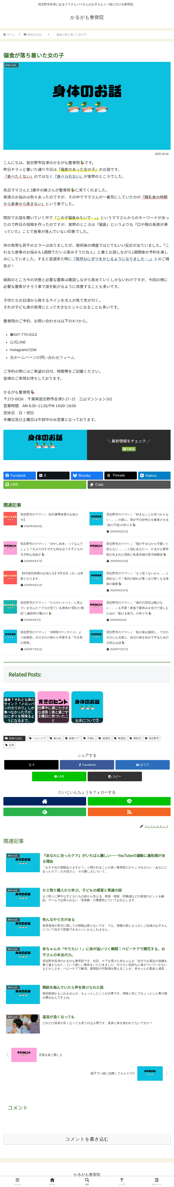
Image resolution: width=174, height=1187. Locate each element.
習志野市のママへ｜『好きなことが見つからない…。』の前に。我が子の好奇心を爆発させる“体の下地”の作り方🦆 (137, 520)
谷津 (11, 745)
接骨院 (106, 738)
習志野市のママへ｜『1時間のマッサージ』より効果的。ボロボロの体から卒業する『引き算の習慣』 (51, 637)
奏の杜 (57, 738)
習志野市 (154, 738)
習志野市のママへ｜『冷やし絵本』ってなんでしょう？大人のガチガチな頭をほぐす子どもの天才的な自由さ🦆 (51, 549)
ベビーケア (39, 738)
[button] (115, 776)
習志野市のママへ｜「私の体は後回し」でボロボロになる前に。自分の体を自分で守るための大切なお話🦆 (137, 637)
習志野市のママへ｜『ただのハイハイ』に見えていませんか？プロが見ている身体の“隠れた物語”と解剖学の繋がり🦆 (52, 608)
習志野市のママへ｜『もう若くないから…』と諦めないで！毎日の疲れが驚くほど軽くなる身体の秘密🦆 (137, 579)
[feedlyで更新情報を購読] (44, 812)
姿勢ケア (74, 738)
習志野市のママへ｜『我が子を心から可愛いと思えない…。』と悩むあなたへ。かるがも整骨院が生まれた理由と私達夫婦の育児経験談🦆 (137, 549)
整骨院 (122, 738)
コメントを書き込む (87, 1139)
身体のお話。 (16, 738)
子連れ (91, 738)
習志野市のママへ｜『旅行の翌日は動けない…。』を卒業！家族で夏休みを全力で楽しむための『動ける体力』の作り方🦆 (137, 608)
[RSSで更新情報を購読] (129, 812)
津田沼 (137, 738)
